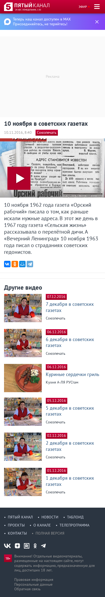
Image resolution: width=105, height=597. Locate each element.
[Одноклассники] (15, 264)
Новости (49, 517)
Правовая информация (33, 579)
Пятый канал (20, 517)
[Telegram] (30, 264)
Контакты (17, 533)
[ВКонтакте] (7, 264)
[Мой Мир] (22, 264)
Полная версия (50, 533)
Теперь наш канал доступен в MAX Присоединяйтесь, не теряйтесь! (42, 21)
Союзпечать (47, 132)
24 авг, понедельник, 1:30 (28, 9)
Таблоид (75, 517)
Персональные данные (33, 584)
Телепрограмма (74, 525)
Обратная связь (27, 589)
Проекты (16, 525)
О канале (42, 525)
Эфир (83, 7)
